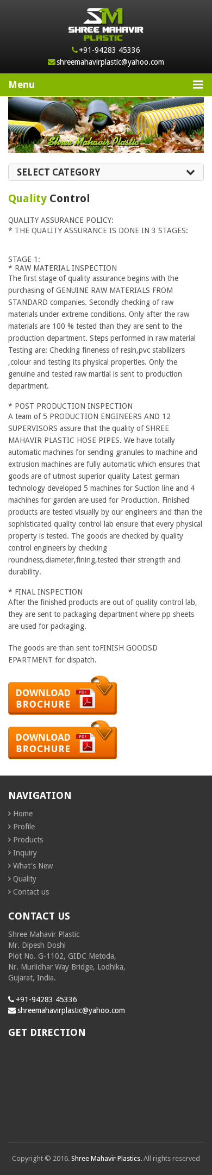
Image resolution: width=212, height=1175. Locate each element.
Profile (24, 826)
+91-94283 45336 (109, 50)
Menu (21, 84)
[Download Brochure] (62, 717)
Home (23, 813)
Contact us (31, 892)
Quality (24, 878)
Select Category (58, 172)
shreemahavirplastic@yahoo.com (110, 62)
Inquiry (25, 852)
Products (28, 839)
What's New (33, 865)
